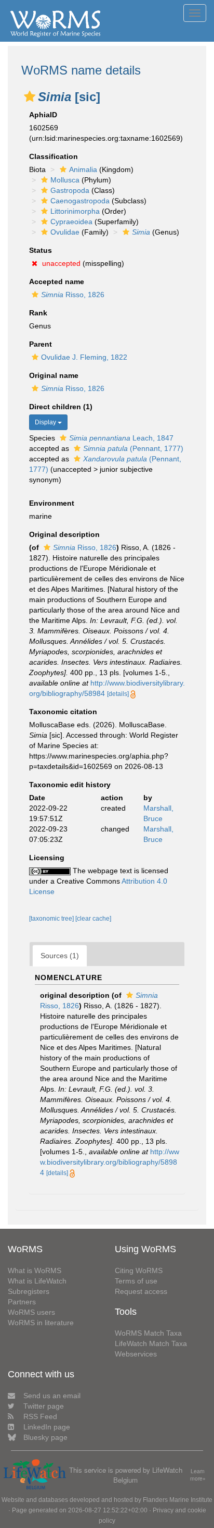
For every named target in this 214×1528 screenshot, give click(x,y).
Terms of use (136, 1281)
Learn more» (198, 1475)
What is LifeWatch (37, 1281)
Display (46, 422)
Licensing (46, 857)
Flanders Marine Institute (177, 1499)
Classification (53, 156)
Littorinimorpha (75, 211)
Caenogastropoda (80, 201)
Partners (22, 1302)
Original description (64, 534)
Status (40, 250)
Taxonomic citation (63, 711)
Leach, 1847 (121, 438)
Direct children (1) (60, 406)
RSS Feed (40, 1416)
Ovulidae (64, 232)
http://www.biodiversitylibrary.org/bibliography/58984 (109, 1162)
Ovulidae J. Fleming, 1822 (84, 357)
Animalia (83, 169)
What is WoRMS (34, 1270)
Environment (51, 503)
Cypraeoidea (71, 221)
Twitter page (43, 1406)
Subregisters (28, 1291)
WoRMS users (31, 1312)
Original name (53, 375)
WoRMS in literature (41, 1322)
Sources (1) (60, 955)
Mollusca (64, 180)
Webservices (136, 1354)
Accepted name (56, 281)
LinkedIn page (46, 1427)
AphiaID (43, 115)
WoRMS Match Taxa (148, 1333)
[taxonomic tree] (52, 918)
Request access (141, 1291)
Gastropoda (69, 190)
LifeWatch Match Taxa (151, 1343)
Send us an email (52, 1395)
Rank (38, 313)
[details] (118, 694)
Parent (40, 344)
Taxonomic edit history (70, 784)
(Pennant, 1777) (133, 448)
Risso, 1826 (72, 294)
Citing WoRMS (139, 1270)
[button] (29, 96)
